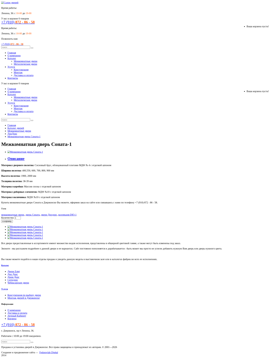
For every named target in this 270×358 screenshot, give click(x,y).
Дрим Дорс (13, 277)
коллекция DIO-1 (67, 214)
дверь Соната (32, 214)
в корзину (7, 221)
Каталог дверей (16, 128)
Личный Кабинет (17, 315)
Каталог (12, 58)
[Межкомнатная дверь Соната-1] (25, 152)
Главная (12, 52)
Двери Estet (14, 271)
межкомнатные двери (12, 214)
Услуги (11, 66)
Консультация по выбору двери (24, 295)
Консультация (21, 69)
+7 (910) (18, 22)
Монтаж (18, 72)
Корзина (12, 318)
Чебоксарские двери (18, 282)
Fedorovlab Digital (48, 352)
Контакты (13, 78)
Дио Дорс (13, 274)
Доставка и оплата (23, 75)
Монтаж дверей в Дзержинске (24, 298)
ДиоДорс (12, 133)
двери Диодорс (49, 214)
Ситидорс (13, 280)
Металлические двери (25, 64)
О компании (14, 55)
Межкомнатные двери (25, 61)
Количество (7, 217)
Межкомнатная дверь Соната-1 (24, 136)
